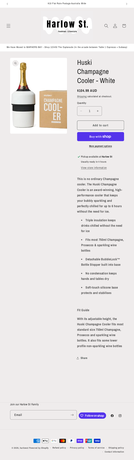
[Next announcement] (127, 4)
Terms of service (96, 447)
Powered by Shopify (39, 447)
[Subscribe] (72, 415)
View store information (94, 168)
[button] (8, 25)
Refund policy (59, 447)
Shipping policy (116, 447)
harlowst (24, 447)
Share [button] (84, 358)
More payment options (100, 146)
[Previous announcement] (7, 4)
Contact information (114, 451)
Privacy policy (77, 447)
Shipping (82, 96)
